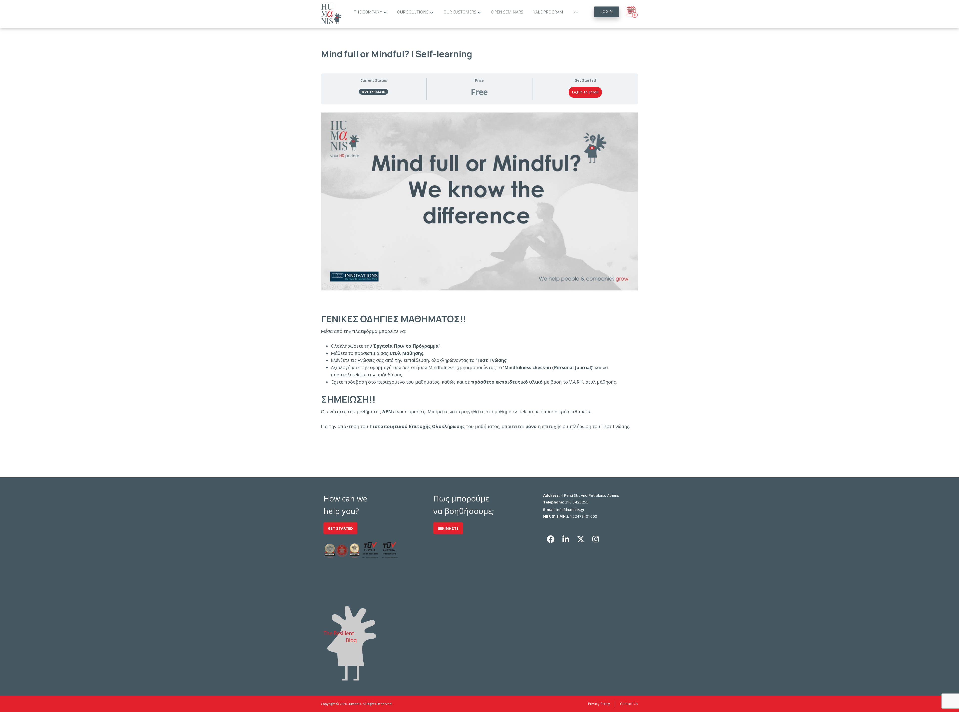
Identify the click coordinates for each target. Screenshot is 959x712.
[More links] (576, 12)
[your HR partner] (331, 14)
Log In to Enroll (585, 92)
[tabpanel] (479, 271)
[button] (550, 539)
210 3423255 (576, 501)
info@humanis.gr (570, 509)
